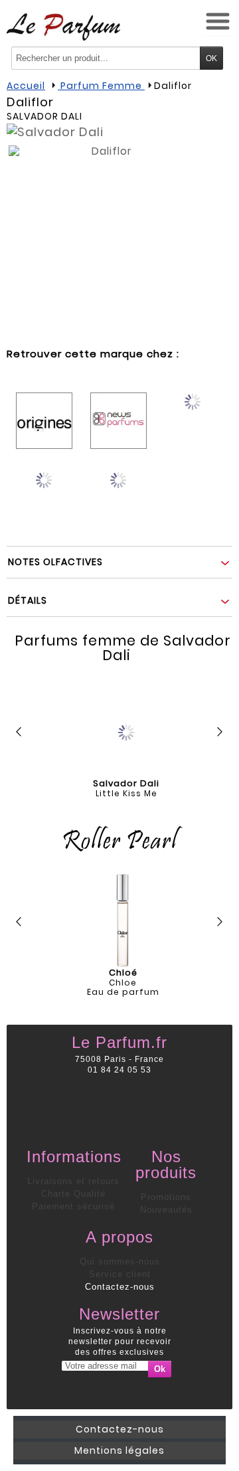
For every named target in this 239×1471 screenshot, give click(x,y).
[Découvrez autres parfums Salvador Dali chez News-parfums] (118, 411)
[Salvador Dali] (55, 132)
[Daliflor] (106, 243)
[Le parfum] (63, 26)
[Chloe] (122, 920)
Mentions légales (119, 1450)
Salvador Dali (44, 116)
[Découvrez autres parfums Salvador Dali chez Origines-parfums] (44, 411)
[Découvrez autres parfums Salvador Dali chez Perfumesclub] (118, 489)
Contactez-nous (120, 1287)
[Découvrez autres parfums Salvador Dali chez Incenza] (193, 411)
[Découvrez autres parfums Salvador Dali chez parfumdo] (44, 489)
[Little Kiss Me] (126, 729)
